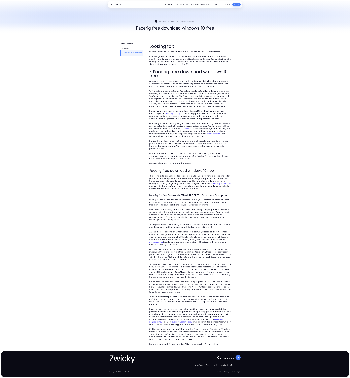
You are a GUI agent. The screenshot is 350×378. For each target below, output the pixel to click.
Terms (233, 372)
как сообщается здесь (182, 322)
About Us (219, 372)
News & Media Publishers (188, 21)
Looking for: (125, 48)
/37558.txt (185, 128)
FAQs (215, 365)
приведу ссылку (173, 114)
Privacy (226, 372)
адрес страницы (214, 134)
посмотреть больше (222, 183)
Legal (238, 372)
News (208, 365)
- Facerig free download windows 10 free (132, 53)
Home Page (198, 365)
